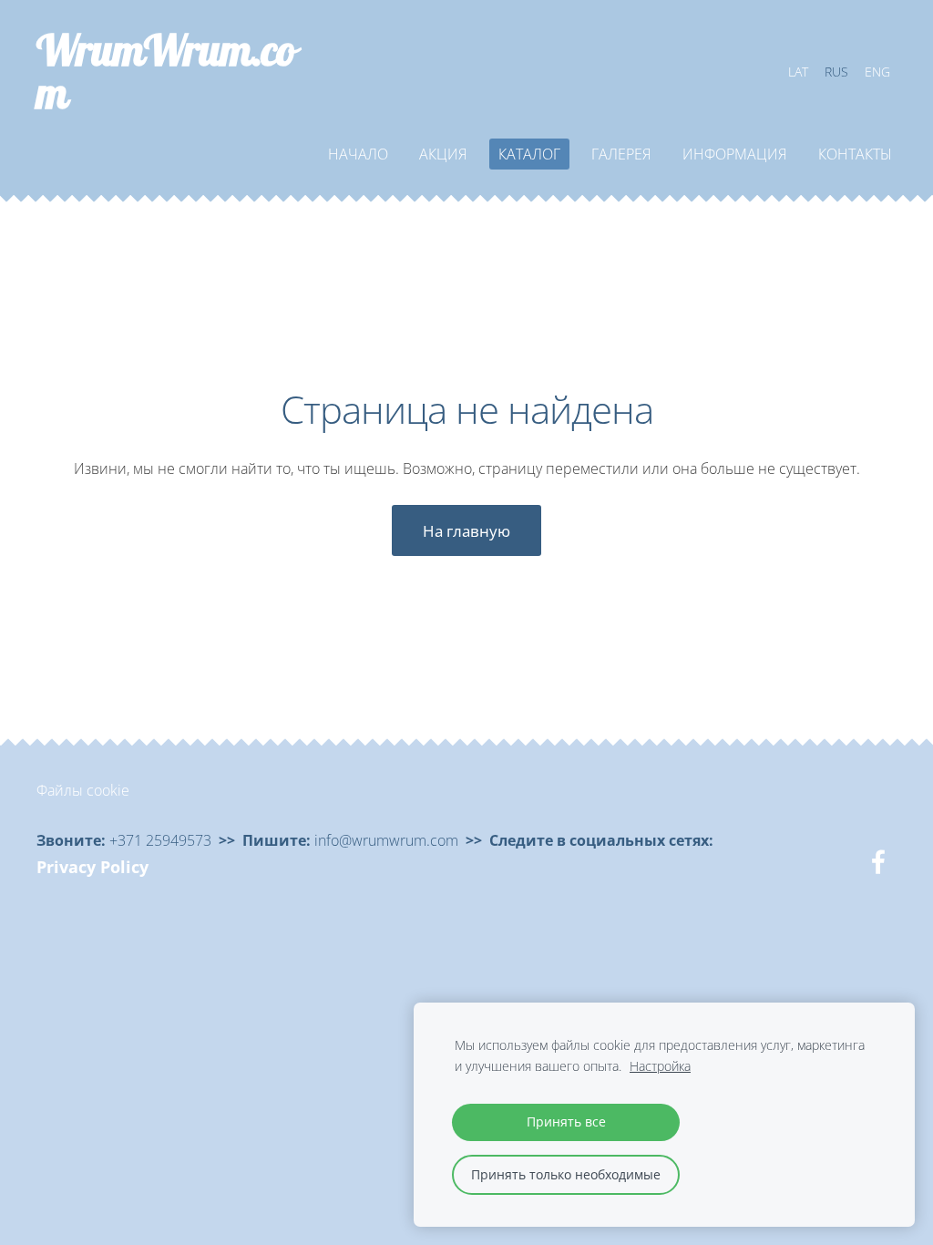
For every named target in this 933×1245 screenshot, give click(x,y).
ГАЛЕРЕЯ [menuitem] (621, 154)
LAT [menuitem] (798, 71)
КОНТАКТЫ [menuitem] (855, 154)
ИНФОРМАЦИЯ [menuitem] (734, 154)
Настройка (660, 1066)
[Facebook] (878, 862)
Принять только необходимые (566, 1174)
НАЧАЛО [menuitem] (358, 154)
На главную (466, 530)
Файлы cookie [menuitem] (82, 790)
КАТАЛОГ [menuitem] (529, 154)
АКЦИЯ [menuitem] (443, 154)
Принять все (566, 1121)
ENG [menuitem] (877, 71)
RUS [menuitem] (836, 71)
